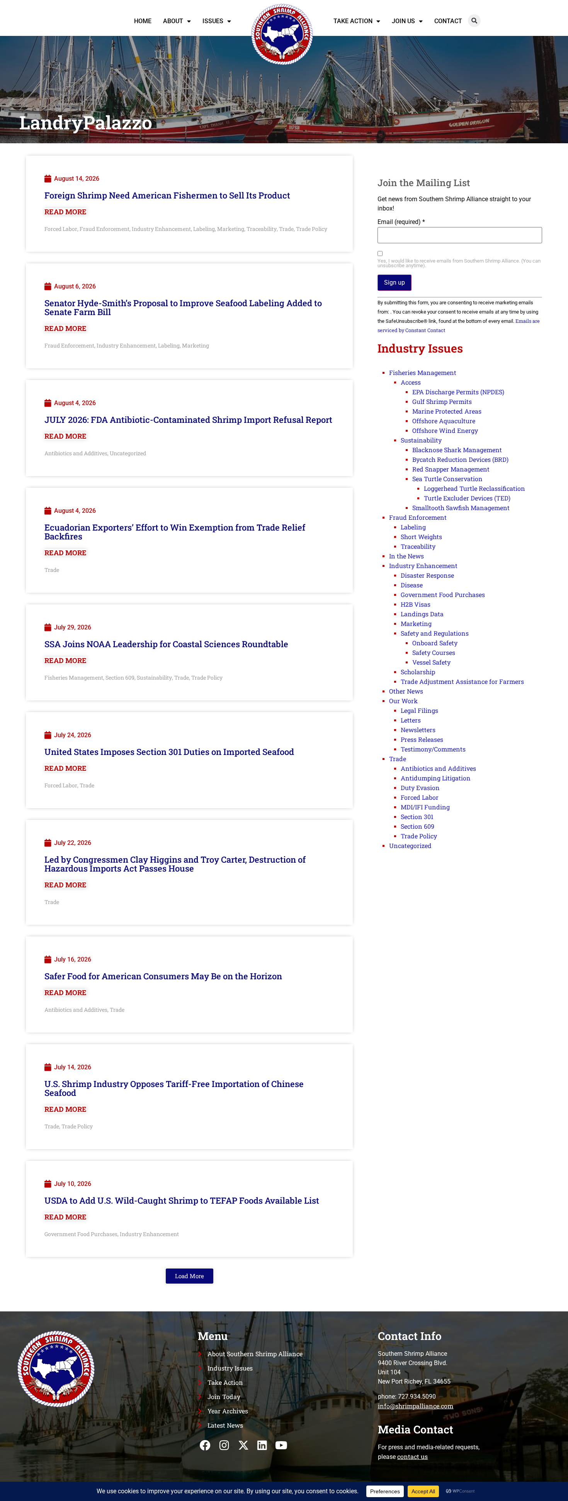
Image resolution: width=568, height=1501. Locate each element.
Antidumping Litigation (436, 778)
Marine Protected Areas (446, 411)
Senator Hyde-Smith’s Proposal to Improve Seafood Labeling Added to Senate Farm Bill (183, 307)
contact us (412, 1456)
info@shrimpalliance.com (415, 1406)
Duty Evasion (420, 788)
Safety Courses (433, 652)
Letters (411, 720)
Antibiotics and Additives (75, 453)
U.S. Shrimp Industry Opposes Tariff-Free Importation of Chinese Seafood (174, 1088)
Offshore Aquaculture (443, 421)
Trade (286, 228)
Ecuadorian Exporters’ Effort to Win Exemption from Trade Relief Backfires (174, 532)
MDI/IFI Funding (425, 807)
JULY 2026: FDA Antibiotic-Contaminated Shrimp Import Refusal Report (188, 419)
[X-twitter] (243, 1445)
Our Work (403, 701)
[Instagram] (224, 1445)
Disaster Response (427, 575)
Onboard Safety (434, 643)
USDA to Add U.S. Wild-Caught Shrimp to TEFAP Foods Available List (181, 1200)
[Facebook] (205, 1445)
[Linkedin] (262, 1445)
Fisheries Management (73, 677)
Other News (406, 691)
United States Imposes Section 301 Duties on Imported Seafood (169, 751)
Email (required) (401, 222)
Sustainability (154, 677)
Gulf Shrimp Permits (442, 401)
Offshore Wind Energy (445, 430)
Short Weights (421, 537)
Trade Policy (311, 228)
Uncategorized (128, 453)
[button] (474, 20)
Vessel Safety (431, 662)
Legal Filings (419, 710)
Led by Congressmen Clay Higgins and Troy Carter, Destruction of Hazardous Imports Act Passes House (175, 864)
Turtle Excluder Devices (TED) (467, 498)
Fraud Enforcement (104, 228)
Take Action (352, 21)
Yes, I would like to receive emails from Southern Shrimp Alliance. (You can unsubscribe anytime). (459, 264)
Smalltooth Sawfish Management (461, 508)
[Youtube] (281, 1445)
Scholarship (418, 672)
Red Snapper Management (451, 469)
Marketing (230, 228)
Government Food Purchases (80, 1234)
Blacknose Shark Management (457, 450)
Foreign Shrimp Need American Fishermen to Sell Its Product (167, 195)
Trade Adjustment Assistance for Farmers (462, 681)
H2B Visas (415, 604)
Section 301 (417, 816)
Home (142, 21)
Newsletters (418, 730)
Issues (212, 21)
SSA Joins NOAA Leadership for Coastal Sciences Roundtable (166, 644)
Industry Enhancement (161, 228)
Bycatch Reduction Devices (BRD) (460, 459)
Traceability (262, 228)
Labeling (204, 228)
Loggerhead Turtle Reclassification (474, 488)
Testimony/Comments (433, 749)
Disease (412, 585)
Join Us (403, 21)
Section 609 (119, 677)
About (173, 21)
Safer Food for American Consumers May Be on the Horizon (163, 976)
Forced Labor (60, 228)
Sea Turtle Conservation (447, 479)
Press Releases (422, 739)
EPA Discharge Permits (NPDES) (458, 392)
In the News (406, 556)
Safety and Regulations (435, 633)
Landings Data (422, 614)
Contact (448, 21)
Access (411, 382)
